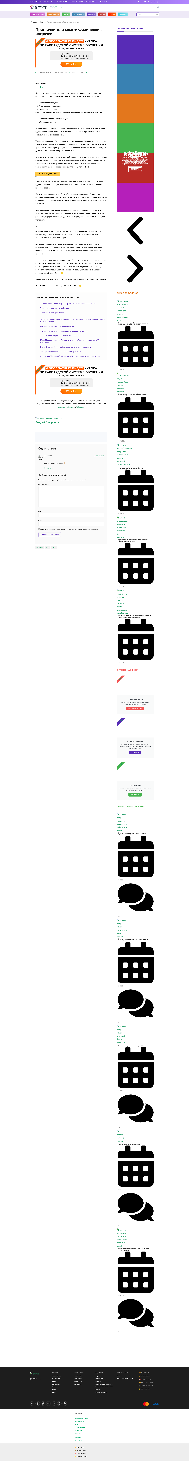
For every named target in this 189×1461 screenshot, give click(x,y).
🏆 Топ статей (144, 1373)
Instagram (62, 407)
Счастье (112, 14)
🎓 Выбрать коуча (145, 1376)
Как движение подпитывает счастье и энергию (60, 336)
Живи (42, 22)
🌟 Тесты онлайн (145, 1389)
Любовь (102, 14)
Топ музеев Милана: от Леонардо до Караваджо (60, 351)
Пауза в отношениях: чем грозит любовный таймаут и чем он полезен (133, 540)
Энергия (66, 14)
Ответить (48, 468)
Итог (41, 87)
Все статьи (123, 14)
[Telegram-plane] (148, 2)
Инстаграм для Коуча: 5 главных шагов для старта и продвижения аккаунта (133, 324)
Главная (34, 22)
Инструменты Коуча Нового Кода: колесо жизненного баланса (132, 395)
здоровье (39, 547)
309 (119, 916)
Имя (40, 511)
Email (40, 520)
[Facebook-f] (142, 2)
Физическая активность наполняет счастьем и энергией (64, 331)
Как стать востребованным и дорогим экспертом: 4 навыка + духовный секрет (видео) (135, 467)
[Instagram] (151, 2)
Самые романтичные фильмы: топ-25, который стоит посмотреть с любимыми (134, 616)
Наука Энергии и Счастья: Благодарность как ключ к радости (65, 347)
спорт (54, 547)
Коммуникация (79, 14)
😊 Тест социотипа (146, 1382)
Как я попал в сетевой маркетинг (129, 1144)
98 (118, 1226)
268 (119, 1022)
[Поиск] (157, 14)
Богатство (91, 14)
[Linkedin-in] (154, 2)
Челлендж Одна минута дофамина (54, 308)
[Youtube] (139, 2)
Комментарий (43, 485)
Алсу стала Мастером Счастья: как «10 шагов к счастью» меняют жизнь (70, 356)
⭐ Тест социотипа (81, 1457)
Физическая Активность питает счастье (57, 326)
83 (118, 1332)
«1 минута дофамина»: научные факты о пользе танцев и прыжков (67, 303)
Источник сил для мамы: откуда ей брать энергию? (135, 1046)
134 (119, 1127)
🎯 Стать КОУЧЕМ (145, 1379)
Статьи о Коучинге (37, 14)
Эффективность (53, 14)
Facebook (71, 407)
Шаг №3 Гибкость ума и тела (52, 313)
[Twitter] (145, 2)
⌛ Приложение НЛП (146, 1386)
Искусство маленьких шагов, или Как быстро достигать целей (133, 1249)
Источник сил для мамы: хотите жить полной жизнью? (133, 940)
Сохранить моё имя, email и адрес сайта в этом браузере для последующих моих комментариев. (69, 529)
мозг (47, 547)
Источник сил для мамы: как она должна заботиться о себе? (132, 834)
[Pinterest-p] (158, 2)
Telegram (80, 407)
